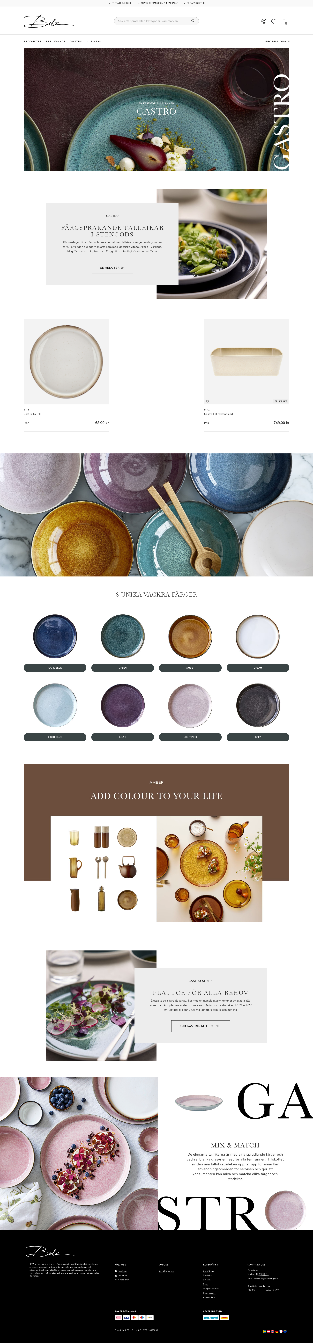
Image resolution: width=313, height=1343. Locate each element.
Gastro (76, 41)
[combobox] (156, 21)
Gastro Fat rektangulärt (218, 414)
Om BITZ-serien (166, 1271)
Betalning (207, 1275)
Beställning (208, 1271)
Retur (205, 1284)
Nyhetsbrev (123, 1279)
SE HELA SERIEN (112, 268)
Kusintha (94, 41)
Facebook (122, 1271)
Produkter (33, 41)
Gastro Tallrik (32, 414)
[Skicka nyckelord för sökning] (193, 21)
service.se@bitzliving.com (266, 1278)
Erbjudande (56, 41)
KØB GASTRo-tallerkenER (201, 1026)
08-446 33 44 (262, 1274)
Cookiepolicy (209, 1293)
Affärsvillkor (209, 1297)
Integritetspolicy (210, 1288)
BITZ (26, 410)
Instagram (122, 1275)
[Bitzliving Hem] (50, 21)
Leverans (207, 1279)
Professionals (277, 41)
